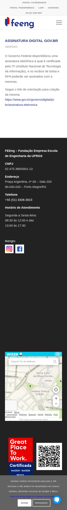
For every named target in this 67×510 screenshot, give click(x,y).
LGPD (41, 8)
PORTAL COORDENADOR (34, 3)
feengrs (10, 241)
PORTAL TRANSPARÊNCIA (22, 8)
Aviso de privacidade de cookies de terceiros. (33, 496)
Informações (41, 503)
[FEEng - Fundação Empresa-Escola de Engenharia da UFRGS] (28, 23)
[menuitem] (34, 2)
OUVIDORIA (53, 8)
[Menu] (57, 23)
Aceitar (24, 503)
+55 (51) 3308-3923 (33, 13)
